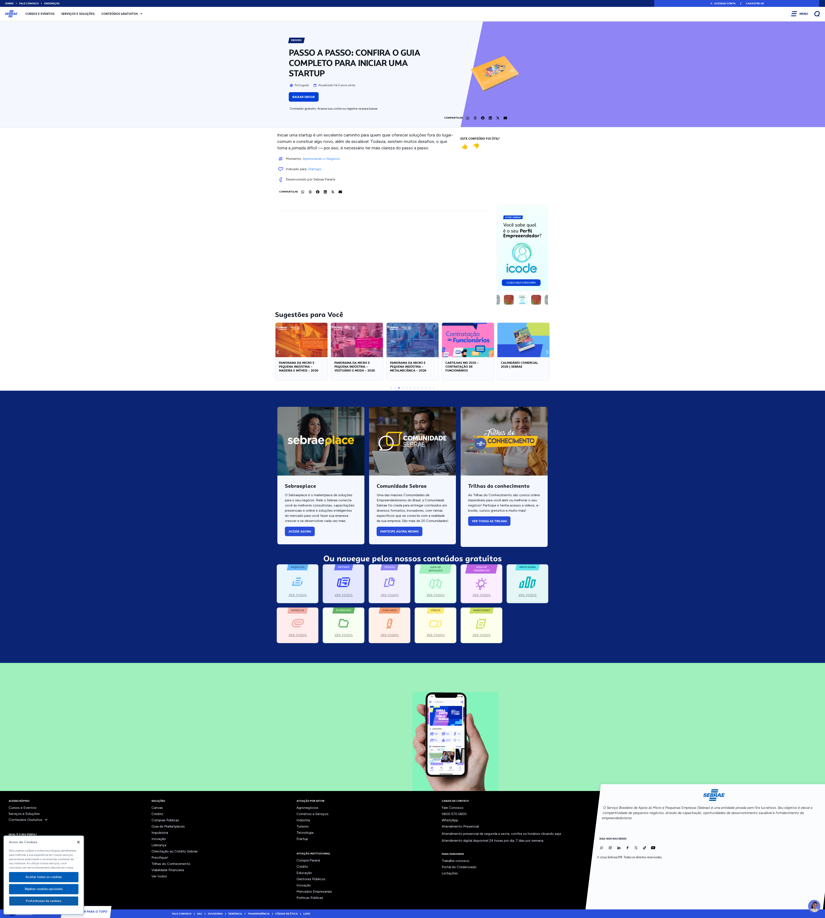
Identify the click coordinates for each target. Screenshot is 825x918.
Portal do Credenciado (459, 867)
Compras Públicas (165, 820)
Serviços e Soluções (78, 14)
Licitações (450, 873)
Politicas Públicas (309, 898)
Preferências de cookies (43, 901)
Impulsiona (159, 833)
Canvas (157, 808)
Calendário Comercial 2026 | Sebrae (464, 365)
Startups (314, 169)
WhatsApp (450, 820)
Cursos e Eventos (39, 14)
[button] (723, 3)
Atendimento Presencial (460, 826)
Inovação (158, 839)
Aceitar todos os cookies (44, 877)
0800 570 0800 (454, 814)
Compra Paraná (308, 860)
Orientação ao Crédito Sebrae (174, 851)
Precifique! (159, 857)
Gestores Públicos (310, 879)
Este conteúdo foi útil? (480, 139)
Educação (304, 873)
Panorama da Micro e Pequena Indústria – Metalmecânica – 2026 (352, 366)
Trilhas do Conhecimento (170, 864)
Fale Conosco (452, 808)
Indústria (303, 820)
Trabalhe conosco (455, 861)
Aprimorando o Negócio (321, 159)
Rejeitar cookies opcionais (44, 889)
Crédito (157, 814)
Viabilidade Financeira (167, 870)
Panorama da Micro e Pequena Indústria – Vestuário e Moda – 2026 (299, 366)
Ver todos (159, 876)
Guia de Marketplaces (168, 826)
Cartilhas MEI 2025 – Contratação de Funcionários (406, 366)
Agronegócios (307, 808)
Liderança (158, 845)
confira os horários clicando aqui (536, 834)
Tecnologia (304, 833)
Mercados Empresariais (314, 891)
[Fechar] (78, 842)
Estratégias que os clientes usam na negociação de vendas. (520, 366)
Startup (302, 839)
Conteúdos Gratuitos (119, 14)
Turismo (302, 826)
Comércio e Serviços (312, 814)
